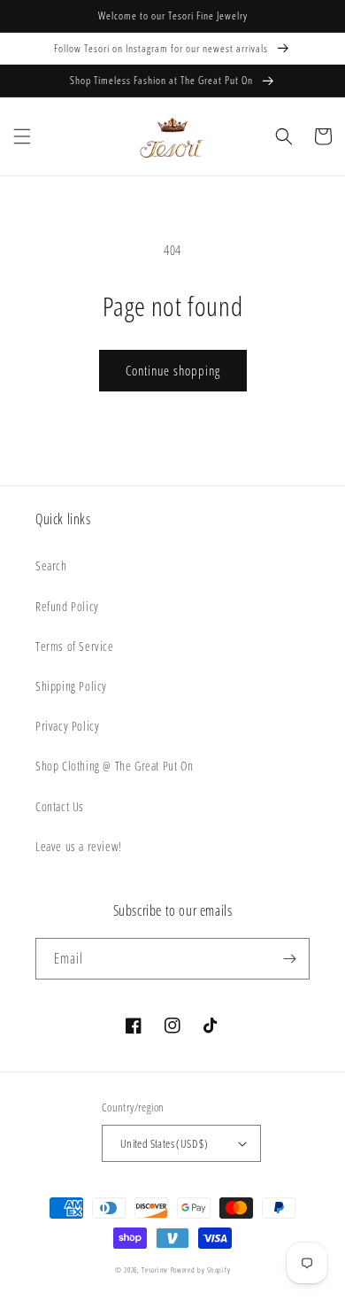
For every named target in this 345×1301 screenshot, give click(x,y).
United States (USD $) (164, 1143)
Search (51, 565)
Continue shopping (173, 370)
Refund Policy (67, 606)
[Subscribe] (289, 959)
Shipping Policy (71, 686)
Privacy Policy (67, 725)
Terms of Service (74, 646)
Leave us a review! (78, 846)
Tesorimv (155, 1269)
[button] (22, 136)
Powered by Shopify (201, 1269)
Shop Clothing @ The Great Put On (114, 765)
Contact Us (59, 806)
